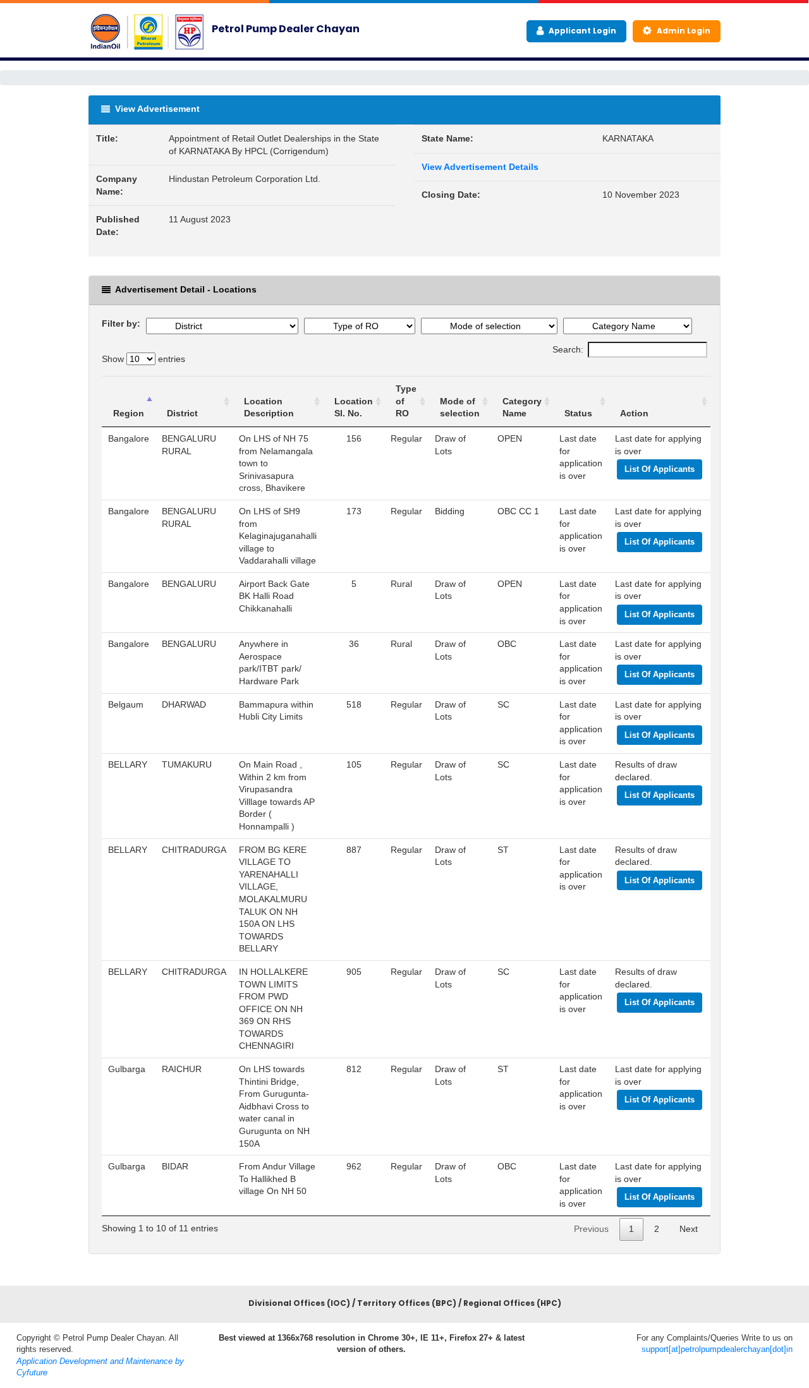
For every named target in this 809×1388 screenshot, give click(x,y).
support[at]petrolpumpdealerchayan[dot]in (717, 1349)
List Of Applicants (659, 469)
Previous (591, 1229)
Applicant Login (581, 30)
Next (688, 1229)
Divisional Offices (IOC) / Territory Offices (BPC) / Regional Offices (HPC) (404, 1303)
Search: (567, 349)
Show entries (143, 359)
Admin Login (682, 30)
